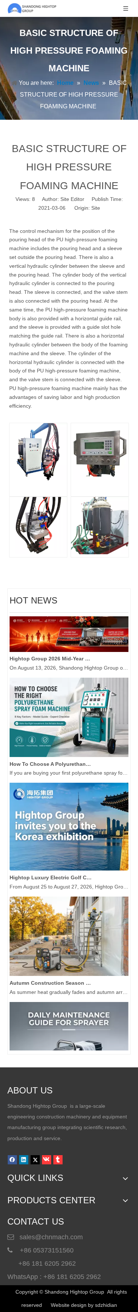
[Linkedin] (23, 1159)
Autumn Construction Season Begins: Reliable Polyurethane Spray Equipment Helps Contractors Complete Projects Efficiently (51, 978)
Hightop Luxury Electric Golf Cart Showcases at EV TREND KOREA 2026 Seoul (51, 873)
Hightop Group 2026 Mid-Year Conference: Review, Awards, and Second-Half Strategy (51, 654)
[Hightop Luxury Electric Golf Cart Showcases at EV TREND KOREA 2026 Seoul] (69, 864)
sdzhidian (106, 1305)
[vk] (46, 1159)
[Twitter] (35, 1159)
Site (95, 208)
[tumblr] (58, 1159)
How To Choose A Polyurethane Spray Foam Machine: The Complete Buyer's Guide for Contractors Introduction (51, 760)
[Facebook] (12, 1159)
